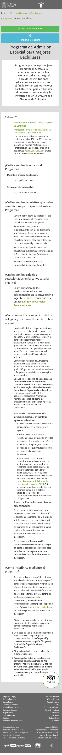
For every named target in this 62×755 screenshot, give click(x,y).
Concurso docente (10, 710)
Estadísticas (54, 718)
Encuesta (55, 713)
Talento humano (9, 699)
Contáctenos (54, 716)
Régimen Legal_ (9, 697)
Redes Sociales (53, 702)
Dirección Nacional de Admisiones (26, 13)
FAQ (57, 705)
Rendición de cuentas (11, 707)
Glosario (55, 721)
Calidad (6, 718)
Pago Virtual (8, 713)
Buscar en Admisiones (32, 28)
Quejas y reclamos (51, 707)
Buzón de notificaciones (12, 721)
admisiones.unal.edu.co (41, 607)
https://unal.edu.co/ (34, 151)
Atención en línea (52, 710)
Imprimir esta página (30, 40)
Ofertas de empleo (10, 705)
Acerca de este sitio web (49, 735)
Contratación (8, 702)
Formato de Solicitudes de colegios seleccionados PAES (32, 483)
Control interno (9, 716)
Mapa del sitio (53, 699)
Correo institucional (51, 697)
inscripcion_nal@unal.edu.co (47, 732)
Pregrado (7, 18)
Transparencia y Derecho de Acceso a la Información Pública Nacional (32, 131)
